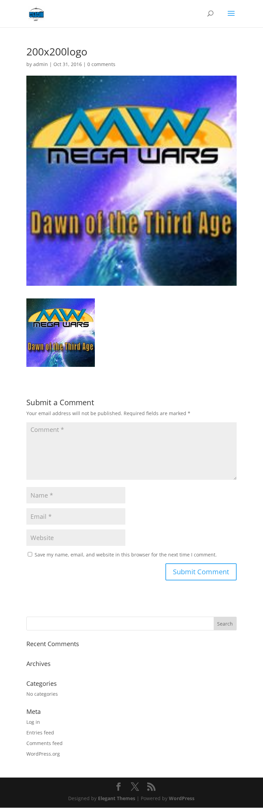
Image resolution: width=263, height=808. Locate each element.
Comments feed (44, 743)
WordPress (182, 798)
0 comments (101, 64)
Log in (33, 722)
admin (40, 64)
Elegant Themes (116, 798)
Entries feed (40, 732)
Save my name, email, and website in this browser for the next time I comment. (126, 554)
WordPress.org (43, 754)
